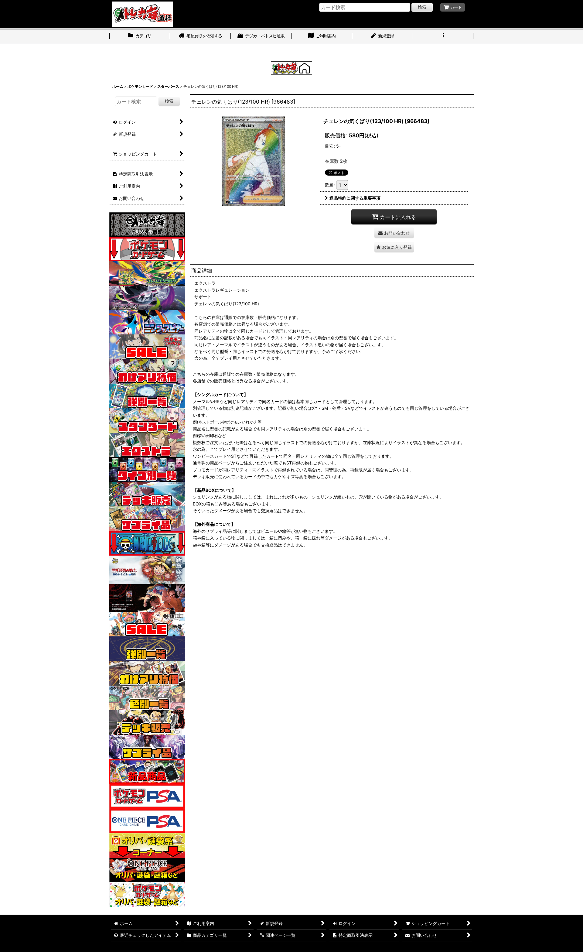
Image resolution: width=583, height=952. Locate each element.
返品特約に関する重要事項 (354, 197)
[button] (443, 36)
